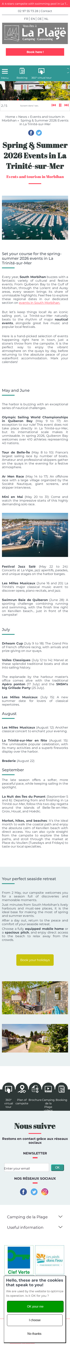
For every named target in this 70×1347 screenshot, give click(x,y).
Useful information (25, 1227)
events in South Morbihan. (39, 303)
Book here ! (35, 52)
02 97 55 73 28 (28, 11)
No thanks (34, 1333)
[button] (60, 1216)
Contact (46, 11)
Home (10, 117)
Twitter (39, 133)
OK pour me (35, 1306)
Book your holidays (35, 960)
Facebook (31, 133)
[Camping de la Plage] (35, 33)
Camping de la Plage (27, 1217)
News (22, 117)
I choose (35, 1320)
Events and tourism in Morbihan (35, 176)
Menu (5, 77)
